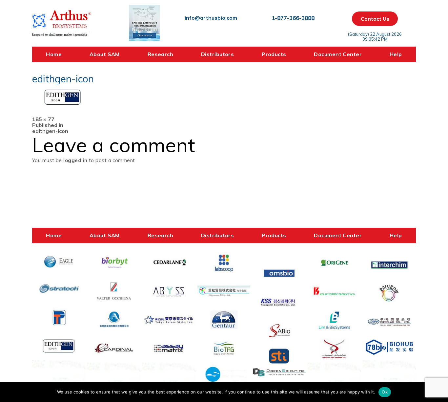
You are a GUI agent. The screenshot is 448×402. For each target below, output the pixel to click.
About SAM (105, 54)
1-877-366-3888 (293, 17)
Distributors (217, 54)
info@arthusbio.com (211, 17)
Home (54, 54)
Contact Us (375, 18)
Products (274, 54)
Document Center (338, 54)
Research (160, 54)
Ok (385, 391)
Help (396, 54)
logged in (75, 160)
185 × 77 (43, 119)
